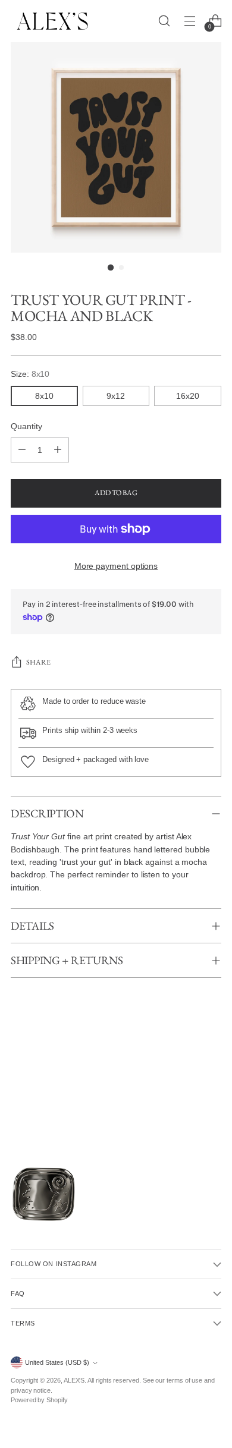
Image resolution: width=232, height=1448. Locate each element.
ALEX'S (74, 1380)
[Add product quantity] (57, 450)
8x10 (44, 396)
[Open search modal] (164, 21)
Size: (30, 374)
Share (38, 662)
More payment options (116, 566)
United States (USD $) (57, 1362)
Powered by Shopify (39, 1399)
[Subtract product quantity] (22, 450)
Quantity (26, 426)
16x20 (187, 396)
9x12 (115, 396)
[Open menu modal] (189, 21)
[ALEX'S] (52, 21)
